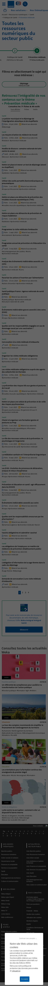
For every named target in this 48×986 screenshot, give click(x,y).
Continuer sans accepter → (28, 938)
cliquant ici (16, 971)
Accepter (24, 979)
